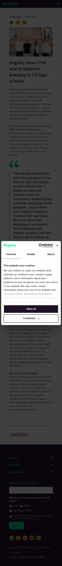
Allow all (31, 309)
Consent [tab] (11, 254)
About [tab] (50, 254)
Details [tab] (31, 254)
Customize (29, 318)
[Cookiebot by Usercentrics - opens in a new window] (40, 245)
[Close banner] (57, 245)
